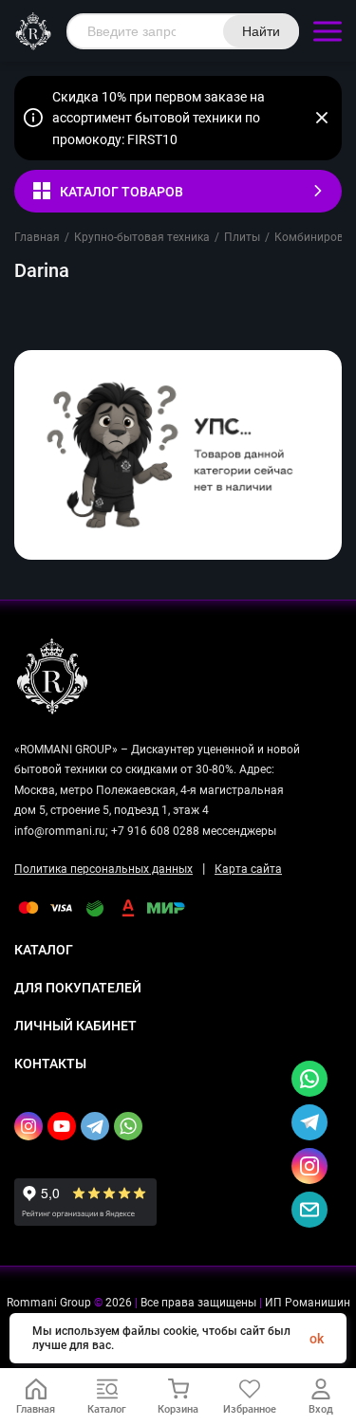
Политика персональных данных (103, 869)
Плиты (242, 237)
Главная (37, 237)
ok (316, 1338)
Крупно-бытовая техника (142, 237)
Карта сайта (248, 869)
